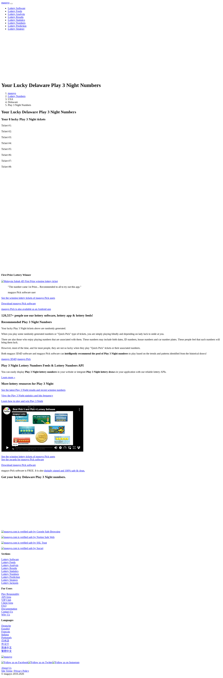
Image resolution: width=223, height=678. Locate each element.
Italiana (5, 634)
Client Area (7, 602)
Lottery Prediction (17, 26)
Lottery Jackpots (9, 583)
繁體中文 (6, 651)
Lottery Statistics (16, 20)
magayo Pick (24, 359)
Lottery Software (16, 8)
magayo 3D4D (9, 359)
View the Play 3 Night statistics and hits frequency (27, 395)
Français (5, 631)
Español (5, 628)
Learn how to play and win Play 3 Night (22, 401)
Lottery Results (16, 17)
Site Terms (6, 670)
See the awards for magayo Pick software (22, 459)
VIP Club (6, 600)
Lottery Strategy (16, 28)
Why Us (5, 614)
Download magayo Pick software (18, 303)
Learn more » (8, 377)
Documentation (9, 608)
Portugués (6, 637)
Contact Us (7, 611)
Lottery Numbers (16, 23)
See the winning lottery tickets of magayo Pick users (28, 298)
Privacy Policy (21, 670)
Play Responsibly (10, 594)
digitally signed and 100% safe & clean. (64, 470)
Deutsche (6, 625)
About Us (6, 668)
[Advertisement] (99, 56)
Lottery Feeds (15, 11)
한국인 (5, 644)
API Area (6, 597)
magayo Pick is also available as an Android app (26, 309)
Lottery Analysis (16, 14)
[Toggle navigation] (11, 3)
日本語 (5, 640)
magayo (5, 2)
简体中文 (6, 647)
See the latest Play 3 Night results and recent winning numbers (33, 390)
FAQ (4, 605)
